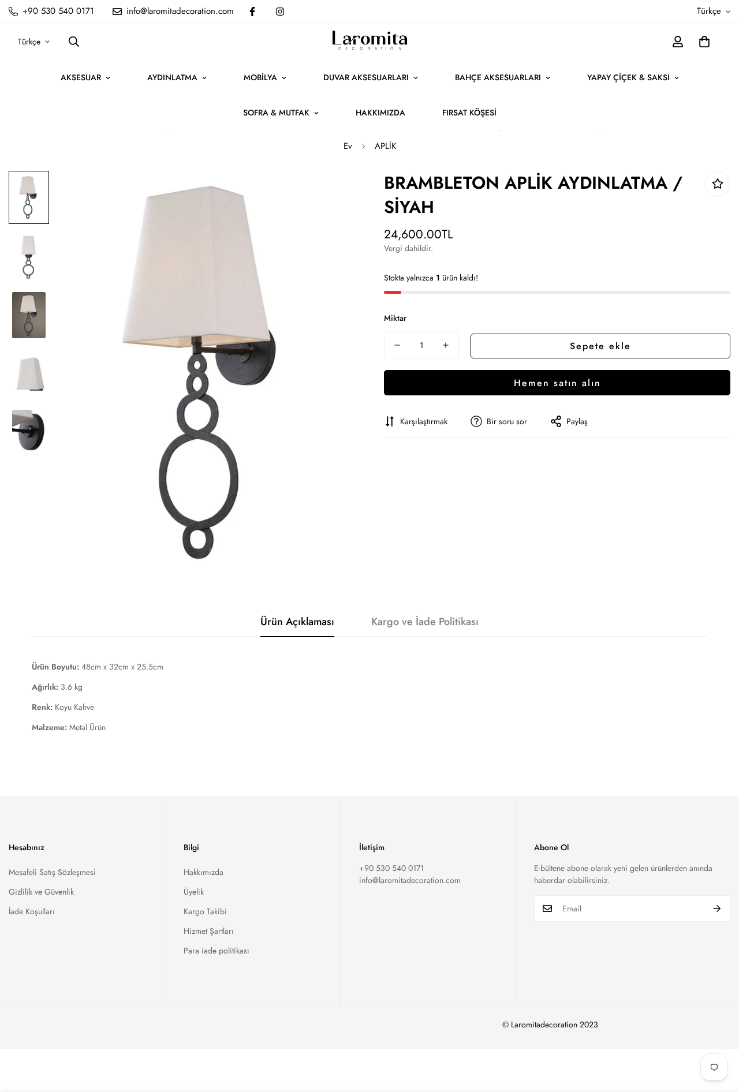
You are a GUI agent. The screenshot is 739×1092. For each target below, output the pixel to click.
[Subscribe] (717, 908)
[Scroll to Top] (716, 1029)
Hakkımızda (203, 872)
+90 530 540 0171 (391, 868)
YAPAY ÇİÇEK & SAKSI (628, 77)
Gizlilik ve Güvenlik (41, 891)
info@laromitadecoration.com (410, 880)
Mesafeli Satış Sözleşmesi (52, 872)
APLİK (385, 146)
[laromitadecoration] (370, 41)
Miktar (395, 318)
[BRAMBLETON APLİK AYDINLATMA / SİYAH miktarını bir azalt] (397, 345)
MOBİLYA (260, 77)
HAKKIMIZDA (380, 112)
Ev (348, 146)
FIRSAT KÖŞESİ (469, 112)
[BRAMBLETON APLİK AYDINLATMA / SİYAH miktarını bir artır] (445, 345)
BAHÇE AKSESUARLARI (498, 77)
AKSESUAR (81, 77)
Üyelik (194, 891)
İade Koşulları (32, 911)
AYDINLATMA (172, 77)
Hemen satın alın (557, 382)
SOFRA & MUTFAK (276, 112)
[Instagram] (280, 11)
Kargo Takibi (205, 911)
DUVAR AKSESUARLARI (366, 77)
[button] (704, 41)
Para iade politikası (216, 950)
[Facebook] (252, 11)
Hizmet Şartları (209, 931)
